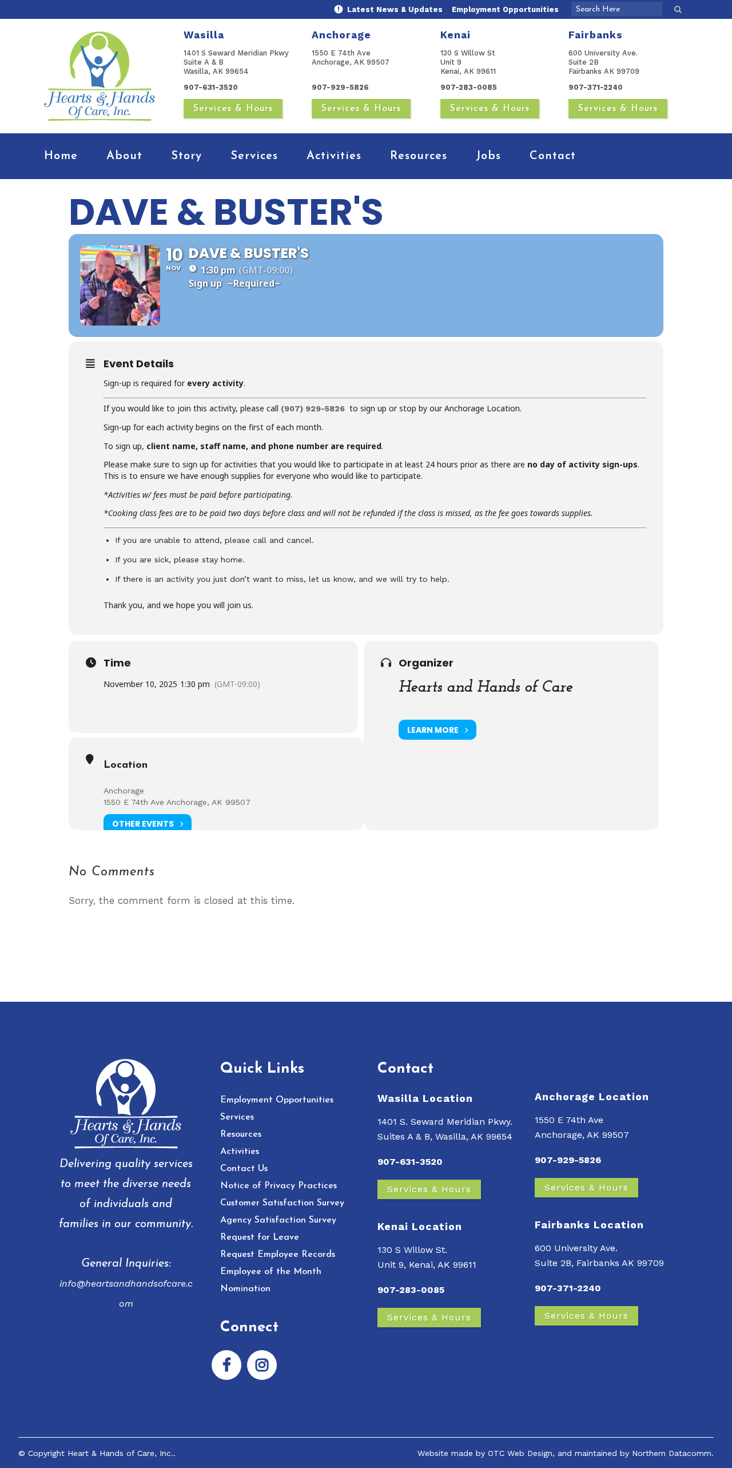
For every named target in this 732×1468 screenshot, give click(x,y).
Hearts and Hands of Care (486, 688)
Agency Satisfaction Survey (278, 1220)
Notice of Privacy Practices (278, 1186)
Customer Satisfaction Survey (282, 1203)
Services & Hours (233, 108)
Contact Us (244, 1168)
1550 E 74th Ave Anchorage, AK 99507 (177, 802)
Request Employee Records (277, 1254)
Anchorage (124, 790)
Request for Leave (259, 1237)
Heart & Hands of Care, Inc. (120, 1453)
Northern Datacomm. (673, 1453)
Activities (239, 1151)
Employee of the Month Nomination (270, 1280)
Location (126, 765)
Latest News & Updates (394, 9)
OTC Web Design (520, 1453)
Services (237, 1117)
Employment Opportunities (505, 9)
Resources (240, 1134)
